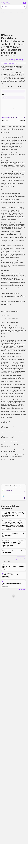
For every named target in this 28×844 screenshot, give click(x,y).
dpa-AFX (3, 55)
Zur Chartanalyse (21, 120)
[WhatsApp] (17, 60)
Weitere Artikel (21, 558)
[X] (20, 60)
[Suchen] (23, 97)
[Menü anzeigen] (2, 7)
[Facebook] (14, 60)
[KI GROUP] (3, 496)
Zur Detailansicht (5, 120)
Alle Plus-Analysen (21, 589)
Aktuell (6, 7)
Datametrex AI (8, 490)
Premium (20, 7)
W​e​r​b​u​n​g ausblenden (18, 22)
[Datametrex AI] (3, 490)
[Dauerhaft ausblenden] (24, 63)
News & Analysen (4, 12)
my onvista (13, 7)
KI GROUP (7, 496)
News (9, 12)
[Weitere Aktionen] (24, 492)
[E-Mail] (22, 60)
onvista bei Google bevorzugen (10, 63)
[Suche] (24, 7)
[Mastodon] (12, 60)
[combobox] (13, 97)
